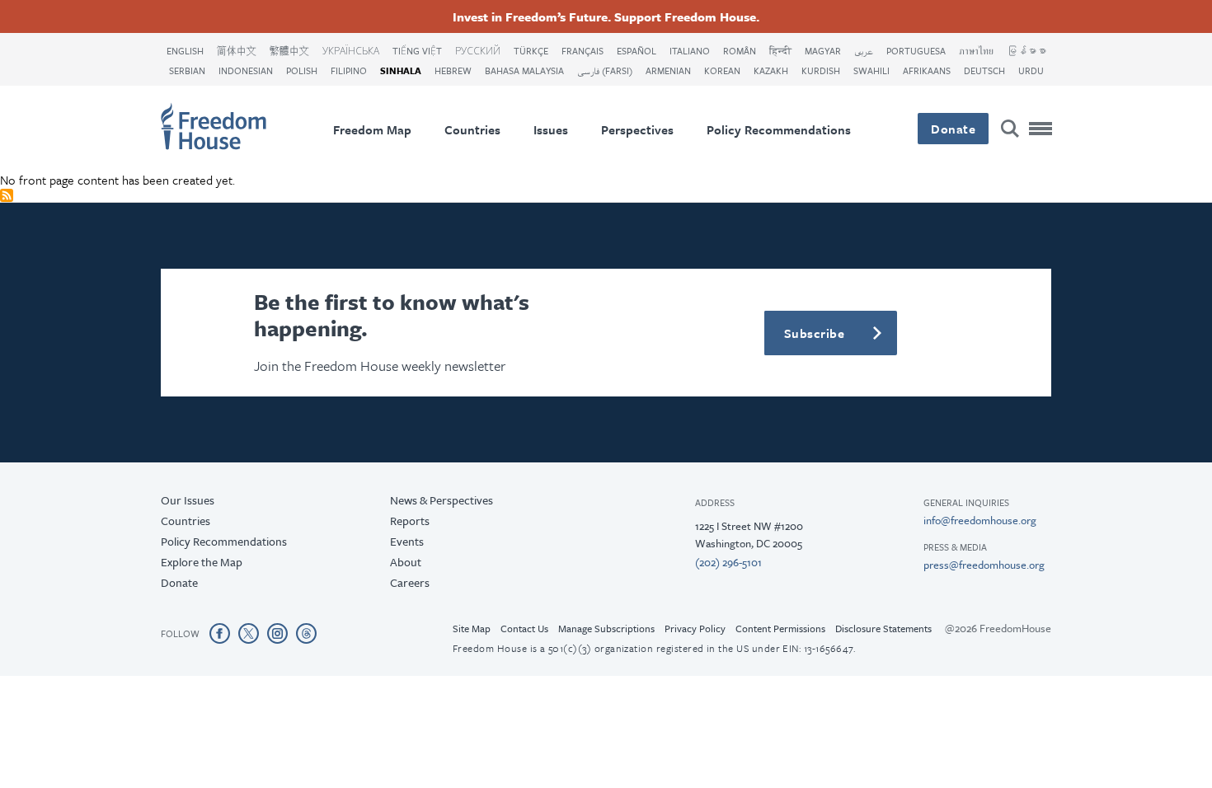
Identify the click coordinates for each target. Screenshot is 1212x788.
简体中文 (236, 51)
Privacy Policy (695, 628)
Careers (410, 582)
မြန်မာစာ (1026, 51)
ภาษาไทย (976, 51)
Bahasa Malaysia (524, 70)
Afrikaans (927, 70)
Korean (722, 70)
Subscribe (814, 333)
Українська (350, 51)
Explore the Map (201, 561)
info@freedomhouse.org (979, 520)
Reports (410, 520)
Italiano (689, 51)
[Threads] (306, 633)
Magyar (823, 51)
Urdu (1031, 70)
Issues (550, 129)
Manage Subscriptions (606, 628)
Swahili (871, 70)
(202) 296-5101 (728, 562)
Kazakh (771, 70)
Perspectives (637, 129)
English (185, 51)
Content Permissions (780, 628)
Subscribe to (6, 195)
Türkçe (531, 51)
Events (407, 541)
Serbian (187, 70)
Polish (301, 70)
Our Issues (187, 500)
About (405, 561)
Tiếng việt (417, 51)
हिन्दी (780, 51)
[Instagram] (277, 633)
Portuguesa (916, 51)
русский (477, 51)
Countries (472, 129)
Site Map (472, 628)
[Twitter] (248, 633)
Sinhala (400, 70)
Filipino (349, 70)
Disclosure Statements (883, 628)
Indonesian (245, 70)
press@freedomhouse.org (984, 564)
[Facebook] (219, 633)
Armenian (668, 70)
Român (739, 51)
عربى (863, 51)
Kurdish (820, 70)
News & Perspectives (441, 500)
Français (582, 51)
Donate (953, 129)
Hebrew (453, 70)
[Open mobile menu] (1041, 128)
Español (636, 51)
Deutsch (984, 70)
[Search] (1010, 129)
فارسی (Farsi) (604, 70)
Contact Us (524, 628)
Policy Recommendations (779, 129)
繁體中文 (289, 51)
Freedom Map (372, 129)
